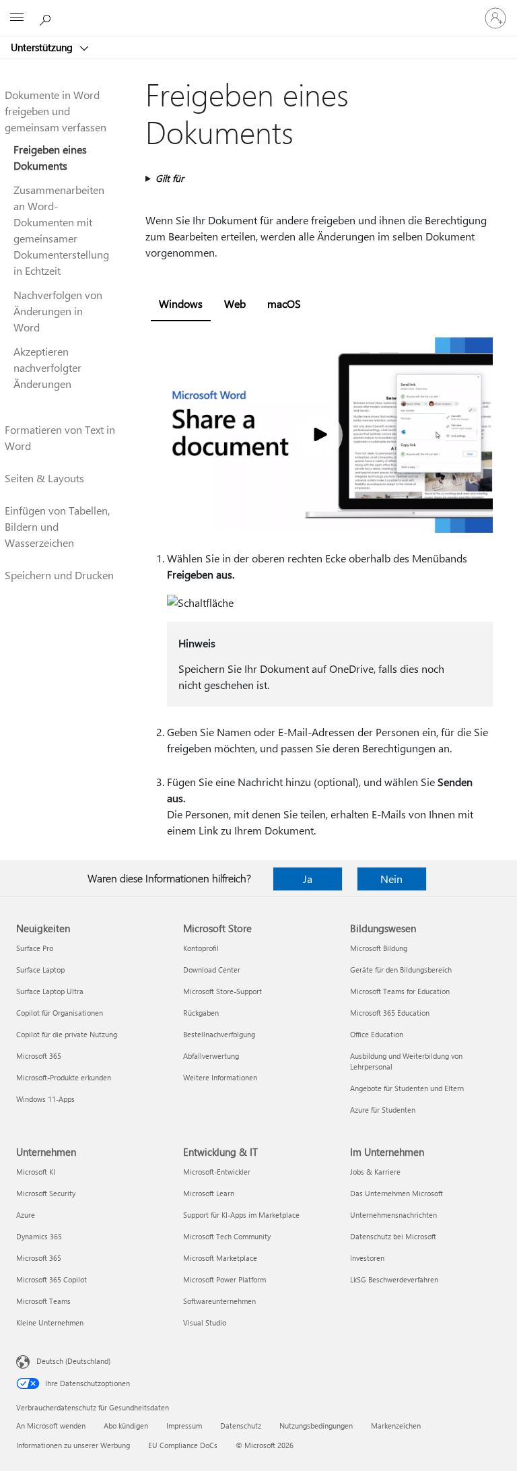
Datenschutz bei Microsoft (393, 1236)
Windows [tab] (181, 303)
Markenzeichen (396, 1425)
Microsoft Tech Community (227, 1236)
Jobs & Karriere (375, 1172)
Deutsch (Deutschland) (73, 1361)
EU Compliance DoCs (182, 1445)
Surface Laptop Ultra (49, 991)
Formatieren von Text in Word (60, 437)
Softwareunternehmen (219, 1301)
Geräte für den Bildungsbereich (401, 970)
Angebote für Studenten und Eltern (407, 1088)
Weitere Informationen (220, 1077)
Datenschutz (240, 1425)
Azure (25, 1215)
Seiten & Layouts (44, 478)
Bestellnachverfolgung (219, 1034)
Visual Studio (204, 1322)
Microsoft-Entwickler (216, 1172)
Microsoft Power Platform (224, 1279)
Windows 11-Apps (45, 1099)
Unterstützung (43, 47)
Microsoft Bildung (378, 948)
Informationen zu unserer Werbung (73, 1445)
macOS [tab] (284, 303)
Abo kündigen (126, 1425)
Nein (391, 879)
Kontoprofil (201, 948)
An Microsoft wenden (50, 1425)
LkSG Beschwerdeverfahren (394, 1279)
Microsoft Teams (43, 1301)
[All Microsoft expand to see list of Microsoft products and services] (17, 18)
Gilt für (170, 178)
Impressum (184, 1425)
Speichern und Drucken (59, 575)
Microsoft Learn (208, 1193)
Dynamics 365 (39, 1236)
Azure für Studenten (382, 1110)
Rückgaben (201, 1013)
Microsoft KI (35, 1172)
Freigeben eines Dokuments (50, 157)
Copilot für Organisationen (59, 1013)
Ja (307, 879)
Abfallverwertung (211, 1056)
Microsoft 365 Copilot (51, 1279)
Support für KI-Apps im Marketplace (241, 1215)
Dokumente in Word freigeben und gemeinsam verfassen (55, 111)
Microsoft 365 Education (389, 1013)
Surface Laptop (40, 970)
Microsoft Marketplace (220, 1258)
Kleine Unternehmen (49, 1322)
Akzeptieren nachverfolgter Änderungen (47, 367)
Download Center (211, 970)
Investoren (367, 1258)
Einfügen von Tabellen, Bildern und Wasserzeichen (57, 526)
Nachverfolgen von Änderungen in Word (57, 311)
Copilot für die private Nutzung (66, 1034)
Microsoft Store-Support (222, 991)
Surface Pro (34, 948)
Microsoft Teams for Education (400, 991)
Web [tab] (235, 303)
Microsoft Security (45, 1193)
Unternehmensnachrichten (393, 1215)
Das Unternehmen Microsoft (396, 1193)
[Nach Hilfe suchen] (47, 17)
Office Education (376, 1034)
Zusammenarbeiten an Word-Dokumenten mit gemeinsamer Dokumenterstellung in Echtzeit (61, 230)
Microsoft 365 (38, 1056)
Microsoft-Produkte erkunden (63, 1077)
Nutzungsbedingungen (316, 1425)
